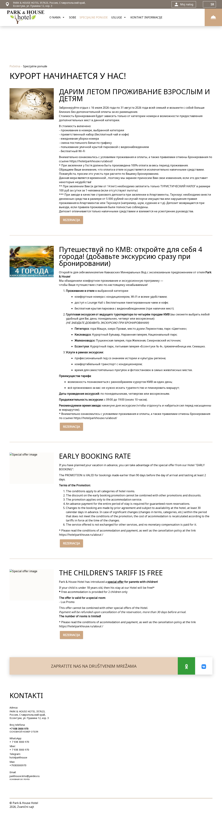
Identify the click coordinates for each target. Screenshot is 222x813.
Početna (15, 66)
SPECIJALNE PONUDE (94, 17)
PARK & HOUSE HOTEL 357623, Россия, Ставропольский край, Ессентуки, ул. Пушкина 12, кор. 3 (29, 715)
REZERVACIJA (71, 220)
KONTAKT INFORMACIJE (146, 17)
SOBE (72, 17)
